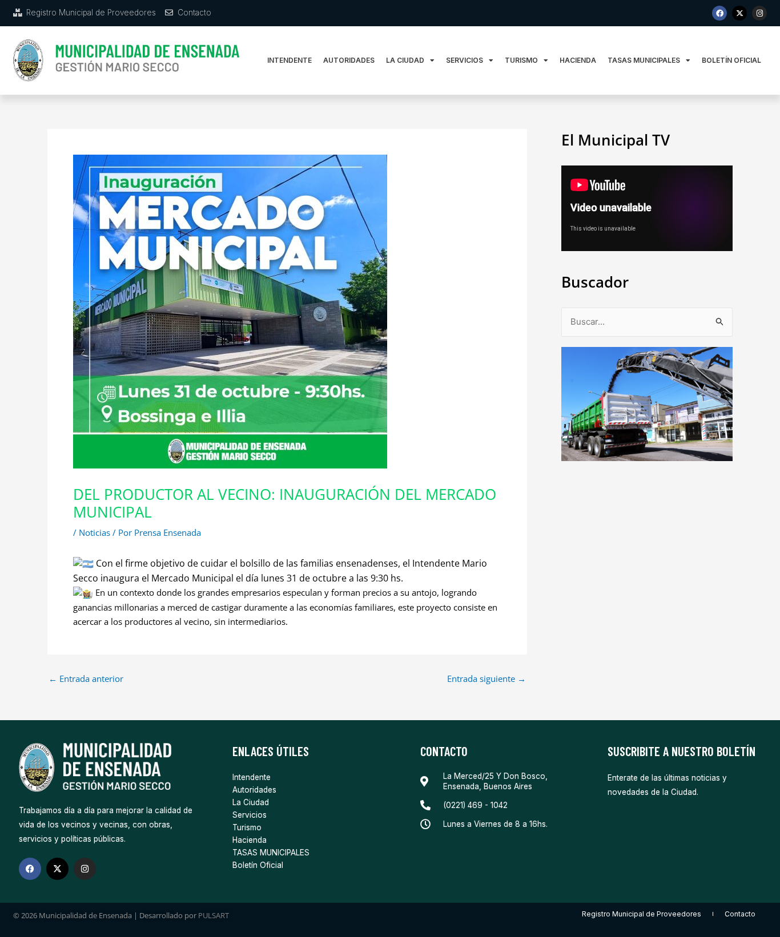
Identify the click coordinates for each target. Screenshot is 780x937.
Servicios (464, 60)
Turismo (521, 60)
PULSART (213, 915)
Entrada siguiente (486, 679)
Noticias (94, 532)
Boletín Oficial (731, 60)
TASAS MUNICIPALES (644, 60)
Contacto (740, 914)
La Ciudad (405, 60)
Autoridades (349, 60)
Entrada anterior (86, 679)
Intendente (289, 60)
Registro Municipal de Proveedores (641, 914)
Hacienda (578, 60)
